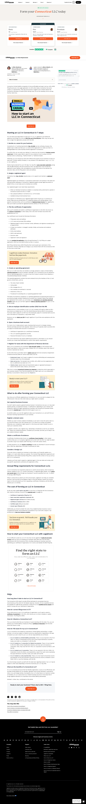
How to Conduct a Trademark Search (52, 768)
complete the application (18, 240)
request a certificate (27, 444)
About (7, 747)
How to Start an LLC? (48, 757)
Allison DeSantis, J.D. (48, 67)
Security (27, 755)
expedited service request (45, 604)
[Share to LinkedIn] (16, 697)
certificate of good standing (36, 438)
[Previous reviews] (58, 75)
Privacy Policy (11, 791)
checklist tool (17, 410)
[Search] (73, 2)
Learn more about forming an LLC (43, 16)
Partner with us (9, 757)
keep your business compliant (22, 512)
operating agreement (12, 272)
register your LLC (32, 352)
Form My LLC (19, 38)
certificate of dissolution (39, 623)
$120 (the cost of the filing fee (33, 138)
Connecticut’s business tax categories (27, 369)
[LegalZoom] (74, 745)
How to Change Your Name (49, 760)
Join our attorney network (31, 753)
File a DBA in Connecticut (12, 711)
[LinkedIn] (74, 747)
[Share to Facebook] (12, 697)
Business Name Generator (49, 751)
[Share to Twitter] (8, 697)
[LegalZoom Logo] (9, 2)
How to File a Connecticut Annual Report (16, 706)
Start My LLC (31, 688)
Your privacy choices (10, 795)
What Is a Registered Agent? (50, 766)
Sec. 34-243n (19, 176)
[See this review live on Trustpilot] (62, 70)
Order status (28, 747)
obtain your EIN (21, 317)
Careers (8, 749)
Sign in (78, 2)
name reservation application (44, 165)
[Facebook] (76, 747)
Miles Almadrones (17, 67)
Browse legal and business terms (43, 736)
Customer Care (28, 749)
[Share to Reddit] (19, 697)
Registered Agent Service (38, 202)
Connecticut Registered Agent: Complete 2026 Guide (18, 710)
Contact (8, 751)
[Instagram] (69, 747)
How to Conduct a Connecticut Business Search (17, 708)
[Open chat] (83, 801)
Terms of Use (42, 790)
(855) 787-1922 (69, 2)
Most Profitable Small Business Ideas (52, 764)
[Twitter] (79, 747)
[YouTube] (71, 747)
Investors (8, 753)
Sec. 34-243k (31, 146)
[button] (31, 108)
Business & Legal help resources (51, 749)
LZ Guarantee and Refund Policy (32, 757)
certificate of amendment (13, 614)
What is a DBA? (47, 762)
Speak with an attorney (30, 751)
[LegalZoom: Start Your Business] (10, 57)
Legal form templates (48, 753)
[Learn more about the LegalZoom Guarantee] (55, 49)
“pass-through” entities (34, 346)
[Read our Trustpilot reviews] (49, 49)
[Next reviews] (79, 75)
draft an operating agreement (38, 301)
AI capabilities (47, 747)
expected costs (31, 492)
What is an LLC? (47, 755)
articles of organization (15, 211)
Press (7, 755)
